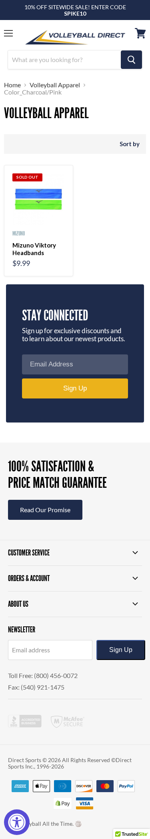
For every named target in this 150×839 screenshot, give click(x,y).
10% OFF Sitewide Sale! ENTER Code (75, 10)
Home (12, 85)
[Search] (131, 59)
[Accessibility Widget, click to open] (17, 822)
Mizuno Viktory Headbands (34, 249)
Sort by (130, 144)
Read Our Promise (45, 509)
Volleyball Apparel (55, 85)
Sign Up (120, 649)
